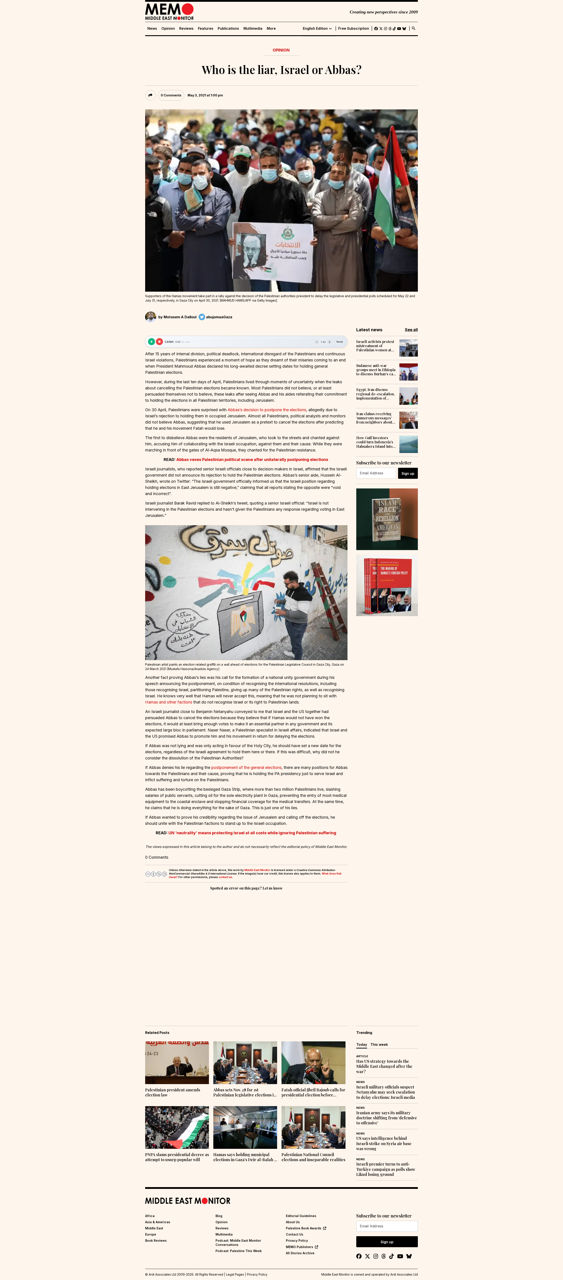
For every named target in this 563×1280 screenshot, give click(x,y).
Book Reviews (156, 1240)
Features (205, 28)
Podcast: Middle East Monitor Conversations (238, 1242)
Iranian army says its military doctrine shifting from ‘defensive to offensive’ (386, 1118)
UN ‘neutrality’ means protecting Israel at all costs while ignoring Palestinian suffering (252, 833)
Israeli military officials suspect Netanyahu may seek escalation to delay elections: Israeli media (385, 1092)
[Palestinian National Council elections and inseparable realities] (313, 1127)
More (271, 28)
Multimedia (252, 28)
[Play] (151, 341)
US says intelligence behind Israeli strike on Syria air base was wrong (383, 1143)
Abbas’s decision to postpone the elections (267, 409)
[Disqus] (246, 952)
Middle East (154, 1228)
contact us (225, 877)
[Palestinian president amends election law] (177, 1062)
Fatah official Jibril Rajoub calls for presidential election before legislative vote (313, 1092)
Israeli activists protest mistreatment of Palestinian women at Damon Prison (375, 345)
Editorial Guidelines (301, 1216)
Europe (150, 1234)
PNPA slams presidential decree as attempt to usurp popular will (177, 1157)
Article (362, 1056)
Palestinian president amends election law (172, 1092)
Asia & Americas (157, 1222)
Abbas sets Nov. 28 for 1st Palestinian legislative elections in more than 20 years (244, 1092)
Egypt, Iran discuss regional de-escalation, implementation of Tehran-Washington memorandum (375, 393)
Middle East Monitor (257, 870)
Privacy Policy (297, 1240)
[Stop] (159, 341)
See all (411, 329)
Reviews (186, 28)
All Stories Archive (300, 1253)
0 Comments (171, 95)
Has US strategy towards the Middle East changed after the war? (384, 1066)
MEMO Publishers (299, 1247)
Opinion (168, 28)
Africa (150, 1216)
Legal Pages (235, 1274)
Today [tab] (361, 1044)
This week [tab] (379, 1044)
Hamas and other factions (168, 702)
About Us (293, 1222)
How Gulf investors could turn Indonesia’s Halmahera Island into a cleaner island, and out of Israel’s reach (375, 442)
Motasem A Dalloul (180, 317)
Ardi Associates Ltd (404, 1274)
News (152, 28)
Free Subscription (353, 28)
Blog (219, 1216)
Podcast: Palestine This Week (239, 1251)
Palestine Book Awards (303, 1228)
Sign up (408, 473)
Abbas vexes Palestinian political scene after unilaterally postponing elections (252, 459)
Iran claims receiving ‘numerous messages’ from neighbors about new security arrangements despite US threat (374, 418)
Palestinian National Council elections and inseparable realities (313, 1157)
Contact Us (294, 1234)
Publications (228, 28)
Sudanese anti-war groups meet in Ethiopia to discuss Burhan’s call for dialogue (375, 369)
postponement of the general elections (246, 767)
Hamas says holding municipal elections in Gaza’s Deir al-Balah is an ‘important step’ (245, 1157)
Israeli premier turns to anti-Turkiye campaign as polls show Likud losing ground (385, 1169)
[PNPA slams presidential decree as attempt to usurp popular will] (177, 1127)
